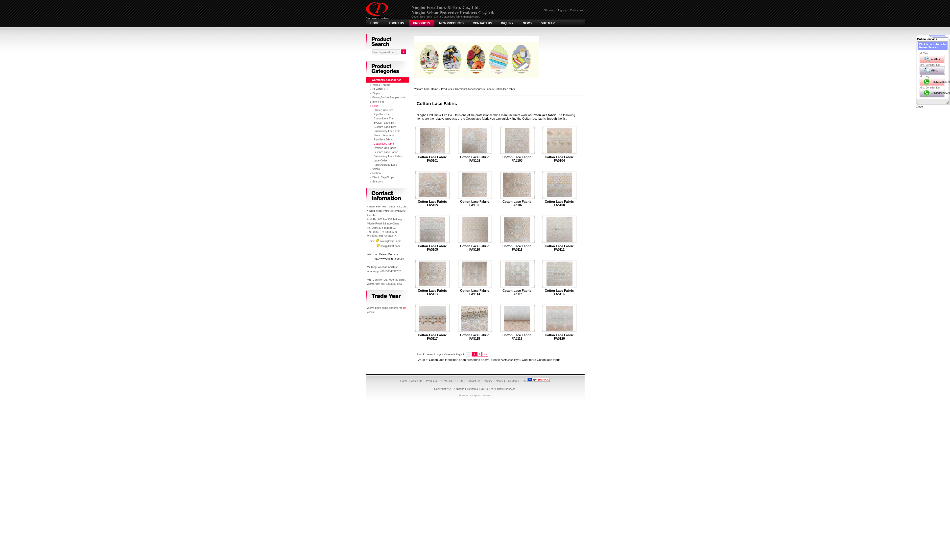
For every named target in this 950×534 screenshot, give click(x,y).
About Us (396, 23)
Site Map (548, 23)
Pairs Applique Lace (385, 164)
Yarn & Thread (381, 84)
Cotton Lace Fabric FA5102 (474, 159)
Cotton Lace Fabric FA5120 (559, 337)
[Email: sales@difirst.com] (377, 241)
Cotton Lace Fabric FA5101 (432, 159)
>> (485, 354)
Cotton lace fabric (505, 89)
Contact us (576, 10)
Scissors (377, 181)
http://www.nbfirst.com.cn (389, 258)
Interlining (378, 101)
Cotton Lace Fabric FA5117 (432, 337)
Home (374, 23)
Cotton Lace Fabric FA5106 (474, 203)
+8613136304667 (938, 93)
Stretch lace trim (383, 110)
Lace (489, 89)
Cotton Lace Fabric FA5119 (516, 337)
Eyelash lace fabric (385, 147)
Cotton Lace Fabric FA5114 (474, 292)
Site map (549, 10)
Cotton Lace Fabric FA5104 (559, 159)
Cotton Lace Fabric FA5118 (474, 337)
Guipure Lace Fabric (386, 152)
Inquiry (562, 10)
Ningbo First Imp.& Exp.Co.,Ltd (474, 388)
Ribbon (376, 173)
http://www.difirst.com (386, 254)
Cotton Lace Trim (384, 118)
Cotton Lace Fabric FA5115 (516, 292)
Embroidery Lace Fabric (388, 156)
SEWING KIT (380, 89)
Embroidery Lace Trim (387, 131)
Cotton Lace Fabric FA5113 (432, 292)
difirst (934, 70)
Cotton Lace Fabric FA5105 (432, 203)
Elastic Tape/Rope (383, 177)
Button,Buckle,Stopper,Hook (389, 97)
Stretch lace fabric (384, 135)
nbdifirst (936, 59)
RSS (523, 380)
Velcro (376, 168)
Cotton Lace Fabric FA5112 (559, 248)
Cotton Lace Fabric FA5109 (432, 248)
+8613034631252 (938, 81)
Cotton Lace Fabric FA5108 (559, 203)
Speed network (482, 395)
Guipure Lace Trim (385, 126)
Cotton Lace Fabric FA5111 (516, 248)
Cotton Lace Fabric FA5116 (559, 292)
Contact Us (482, 23)
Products (421, 23)
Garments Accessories (469, 89)
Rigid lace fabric (383, 139)
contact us (507, 359)
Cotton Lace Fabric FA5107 (516, 203)
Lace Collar (380, 160)
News (527, 23)
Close (919, 106)
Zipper (376, 93)
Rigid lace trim (382, 114)
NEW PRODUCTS (451, 23)
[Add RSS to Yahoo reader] (539, 380)
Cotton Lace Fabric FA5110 (474, 248)
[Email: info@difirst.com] (378, 246)
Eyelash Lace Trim (385, 122)
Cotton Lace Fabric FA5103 (516, 159)
